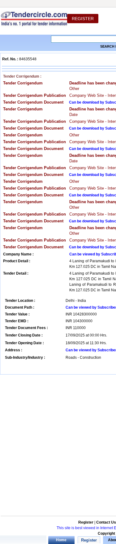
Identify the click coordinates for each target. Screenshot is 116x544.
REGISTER (83, 18)
